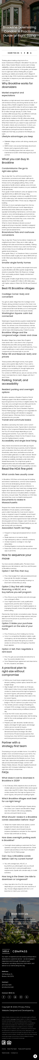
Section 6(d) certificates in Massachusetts (15, 523)
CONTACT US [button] (19, 932)
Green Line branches (9, 375)
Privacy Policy (24, 1007)
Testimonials (5, 1053)
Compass (13, 1019)
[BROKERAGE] (21, 997)
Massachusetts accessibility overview (24, 466)
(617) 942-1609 (6, 985)
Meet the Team (12, 1049)
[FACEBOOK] (3, 997)
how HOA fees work (16, 221)
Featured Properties (24, 1049)
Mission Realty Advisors (9, 765)
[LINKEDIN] (26, 997)
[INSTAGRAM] (9, 997)
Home (4, 1049)
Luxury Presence (9, 1013)
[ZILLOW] (15, 997)
